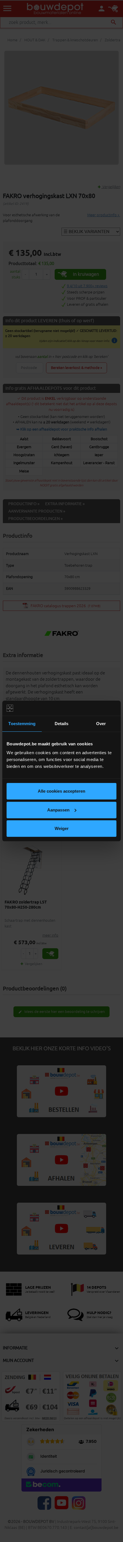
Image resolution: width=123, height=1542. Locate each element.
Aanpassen (58, 809)
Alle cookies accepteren (61, 791)
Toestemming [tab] (21, 723)
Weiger (62, 828)
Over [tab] (101, 723)
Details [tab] (62, 723)
